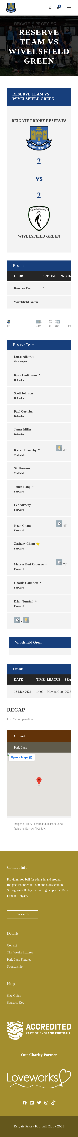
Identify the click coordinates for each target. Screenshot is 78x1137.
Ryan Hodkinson (25, 375)
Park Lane (20, 747)
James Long (22, 486)
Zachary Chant (24, 543)
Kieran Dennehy (25, 450)
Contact (12, 945)
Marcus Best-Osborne (29, 564)
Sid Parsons (22, 468)
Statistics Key (15, 1002)
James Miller (22, 429)
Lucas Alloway (24, 356)
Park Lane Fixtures (19, 959)
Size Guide (14, 995)
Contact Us (23, 914)
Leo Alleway (22, 505)
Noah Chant (22, 525)
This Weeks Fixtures (20, 952)
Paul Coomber (24, 411)
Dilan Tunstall (23, 601)
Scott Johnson (23, 393)
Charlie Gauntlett (26, 583)
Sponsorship (15, 966)
